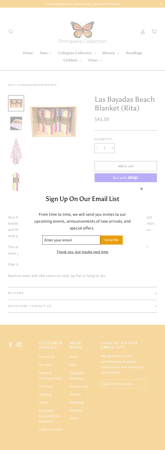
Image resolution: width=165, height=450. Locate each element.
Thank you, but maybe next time (82, 251)
